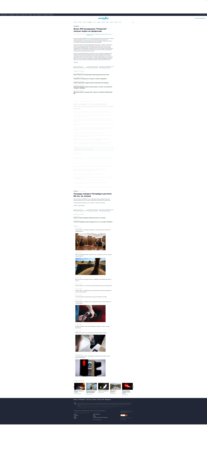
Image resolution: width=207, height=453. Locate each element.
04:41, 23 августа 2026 (81, 191)
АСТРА (75, 418)
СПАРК (75, 414)
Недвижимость (39, 14)
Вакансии (94, 399)
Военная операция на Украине (86, 101)
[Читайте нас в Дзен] (94, 419)
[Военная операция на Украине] (79, 389)
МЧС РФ (75, 205)
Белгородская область (78, 153)
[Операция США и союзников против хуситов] (127, 389)
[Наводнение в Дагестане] (115, 389)
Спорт (94, 22)
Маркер (75, 417)
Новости (111, 22)
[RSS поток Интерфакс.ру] (98, 419)
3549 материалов (89, 394)
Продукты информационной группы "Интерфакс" (90, 411)
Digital (107, 22)
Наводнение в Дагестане (113, 391)
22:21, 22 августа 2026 (97, 101)
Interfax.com (18, 14)
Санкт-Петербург (81, 205)
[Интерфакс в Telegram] (95, 419)
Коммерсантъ (86, 39)
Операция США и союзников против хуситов (126, 392)
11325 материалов (77, 393)
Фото (120, 22)
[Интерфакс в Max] (100, 419)
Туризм (34, 14)
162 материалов (113, 393)
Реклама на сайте (100, 399)
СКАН (94, 415)
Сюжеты (116, 22)
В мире (84, 22)
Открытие (76, 62)
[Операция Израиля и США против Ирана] (91, 389)
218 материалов (125, 394)
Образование (45, 14)
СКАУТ (75, 416)
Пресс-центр (88, 399)
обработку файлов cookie (120, 406)
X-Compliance (76, 415)
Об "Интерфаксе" (12, 14)
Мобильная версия (4, 14)
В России (80, 22)
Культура (98, 22)
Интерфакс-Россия (24, 14)
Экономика (89, 22)
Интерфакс (103, 18)
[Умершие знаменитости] (103, 389)
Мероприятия (51, 14)
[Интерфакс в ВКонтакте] (97, 419)
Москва (103, 22)
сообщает (95, 112)
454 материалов (101, 392)
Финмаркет (30, 14)
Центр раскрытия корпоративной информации (100, 417)
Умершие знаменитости (103, 390)
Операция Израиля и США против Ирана (90, 392)
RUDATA (94, 416)
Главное (75, 22)
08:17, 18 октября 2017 (82, 26)
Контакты (75, 399)
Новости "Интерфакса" (96, 414)
